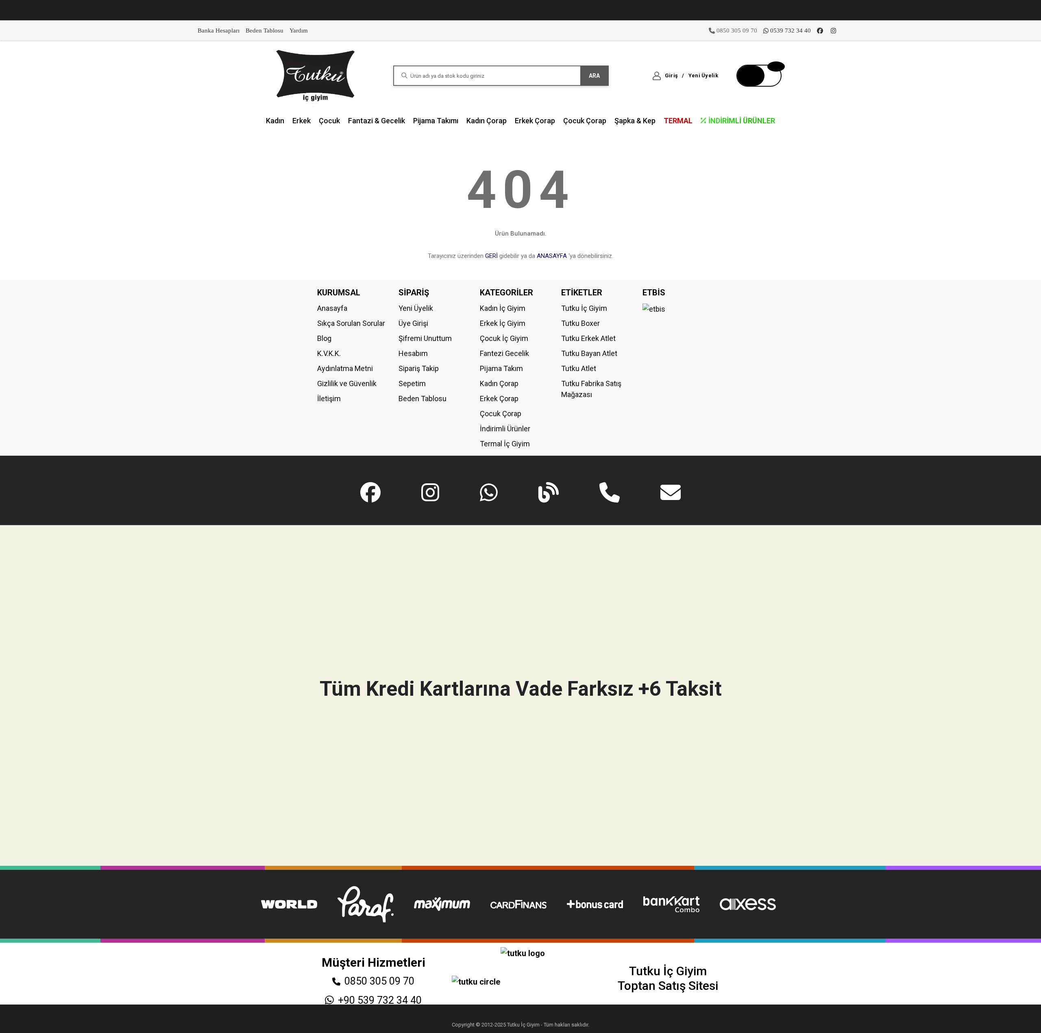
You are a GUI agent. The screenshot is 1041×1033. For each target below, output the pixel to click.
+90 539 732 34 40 (380, 1000)
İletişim (329, 398)
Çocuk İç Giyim (504, 338)
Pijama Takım (501, 368)
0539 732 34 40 (790, 30)
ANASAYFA (552, 256)
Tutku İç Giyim (584, 308)
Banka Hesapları (219, 30)
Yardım (299, 30)
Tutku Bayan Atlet (589, 353)
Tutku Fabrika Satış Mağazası (591, 389)
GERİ (491, 256)
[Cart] (759, 76)
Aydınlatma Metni (345, 368)
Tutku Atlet (578, 368)
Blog (324, 338)
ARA (594, 75)
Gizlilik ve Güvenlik (347, 383)
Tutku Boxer (580, 323)
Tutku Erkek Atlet (588, 338)
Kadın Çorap (499, 383)
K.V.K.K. (329, 353)
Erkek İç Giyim (502, 323)
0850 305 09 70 (379, 981)
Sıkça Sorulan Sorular (351, 323)
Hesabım (413, 353)
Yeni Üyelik (416, 308)
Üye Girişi (413, 323)
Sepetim (412, 383)
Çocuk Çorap (500, 413)
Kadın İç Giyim (502, 308)
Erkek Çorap (499, 398)
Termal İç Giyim (505, 443)
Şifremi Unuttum (425, 338)
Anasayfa (332, 308)
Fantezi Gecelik (504, 353)
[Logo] (315, 75)
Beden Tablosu (264, 30)
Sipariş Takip (419, 368)
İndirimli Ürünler (505, 428)
